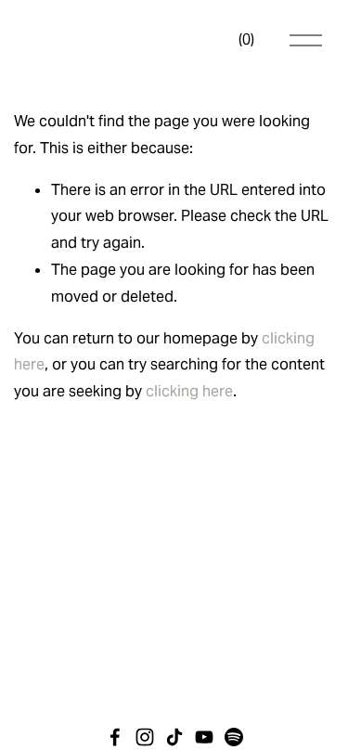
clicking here (189, 391)
